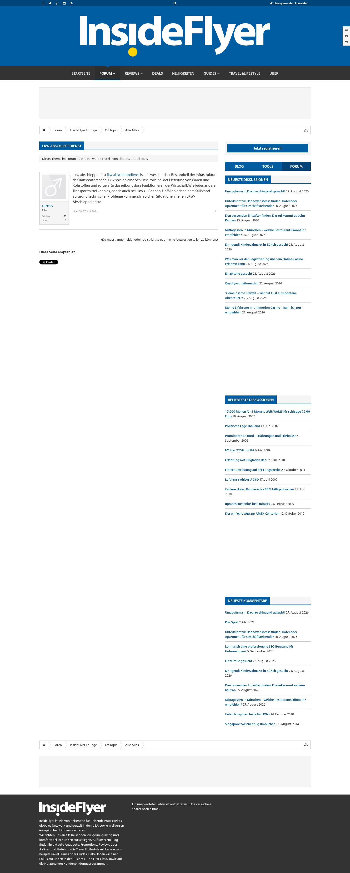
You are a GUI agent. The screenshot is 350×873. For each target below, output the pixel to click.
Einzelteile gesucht (239, 273)
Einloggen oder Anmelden (290, 3)
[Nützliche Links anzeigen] (305, 130)
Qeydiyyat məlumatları (242, 283)
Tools (267, 166)
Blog (239, 166)
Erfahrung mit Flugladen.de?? (246, 460)
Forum (296, 166)
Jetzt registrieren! (268, 148)
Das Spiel (232, 622)
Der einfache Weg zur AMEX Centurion (252, 513)
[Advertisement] (268, 355)
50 (65, 216)
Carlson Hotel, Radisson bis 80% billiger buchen (260, 489)
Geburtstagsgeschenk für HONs (247, 714)
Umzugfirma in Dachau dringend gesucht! (255, 191)
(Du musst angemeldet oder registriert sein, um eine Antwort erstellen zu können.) (159, 239)
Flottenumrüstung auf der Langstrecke (253, 470)
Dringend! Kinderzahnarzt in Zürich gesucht (257, 244)
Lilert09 (124, 158)
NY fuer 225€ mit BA (240, 450)
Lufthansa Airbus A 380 (242, 479)
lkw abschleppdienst (123, 174)
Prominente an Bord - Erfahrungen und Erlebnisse (261, 436)
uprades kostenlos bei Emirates (248, 504)
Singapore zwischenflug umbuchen (250, 724)
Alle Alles (84, 158)
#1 (216, 211)
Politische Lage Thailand (243, 426)
